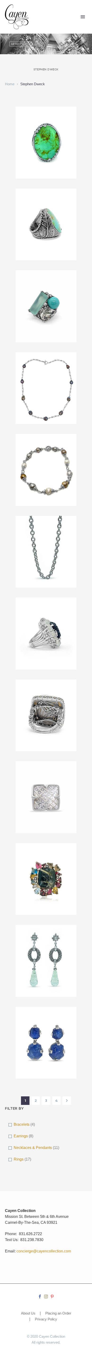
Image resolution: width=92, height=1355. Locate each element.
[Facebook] (40, 1296)
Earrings (21, 1136)
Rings (19, 1159)
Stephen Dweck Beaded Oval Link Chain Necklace (46, 530)
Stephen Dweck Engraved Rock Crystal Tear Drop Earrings (46, 943)
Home (9, 84)
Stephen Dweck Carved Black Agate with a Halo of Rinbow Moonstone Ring (46, 618)
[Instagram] (46, 1296)
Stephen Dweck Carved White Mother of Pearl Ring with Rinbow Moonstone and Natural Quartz (46, 700)
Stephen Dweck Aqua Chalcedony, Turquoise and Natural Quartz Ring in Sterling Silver (46, 291)
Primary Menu (83, 16)
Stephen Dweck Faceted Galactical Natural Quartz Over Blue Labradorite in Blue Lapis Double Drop (46, 1030)
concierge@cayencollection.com (44, 1251)
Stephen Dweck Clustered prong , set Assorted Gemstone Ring (46, 861)
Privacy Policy (46, 1319)
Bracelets (21, 1124)
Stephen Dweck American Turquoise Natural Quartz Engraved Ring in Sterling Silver (46, 127)
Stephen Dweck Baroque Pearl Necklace (46, 367)
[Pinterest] (52, 1296)
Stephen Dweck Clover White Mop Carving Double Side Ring (46, 779)
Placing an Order (58, 1313)
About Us (28, 1313)
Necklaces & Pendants (33, 1148)
